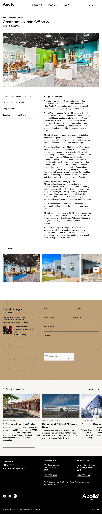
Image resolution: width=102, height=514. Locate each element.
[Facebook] (5, 496)
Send (46, 368)
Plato (97, 509)
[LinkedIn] (10, 496)
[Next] (96, 269)
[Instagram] (15, 496)
